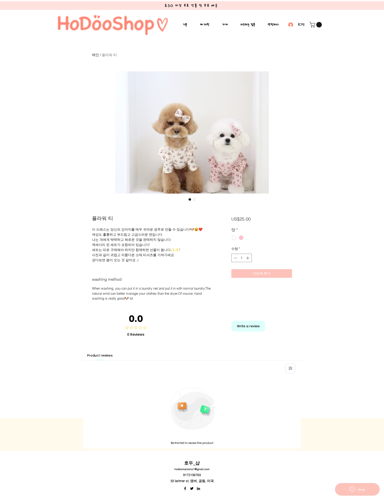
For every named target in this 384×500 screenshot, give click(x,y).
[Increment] (248, 258)
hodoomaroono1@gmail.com (192, 469)
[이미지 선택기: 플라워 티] (190, 199)
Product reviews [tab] (100, 355)
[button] (316, 24)
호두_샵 (192, 463)
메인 (95, 55)
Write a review (248, 326)
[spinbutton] (241, 258)
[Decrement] (235, 258)
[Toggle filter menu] (290, 368)
